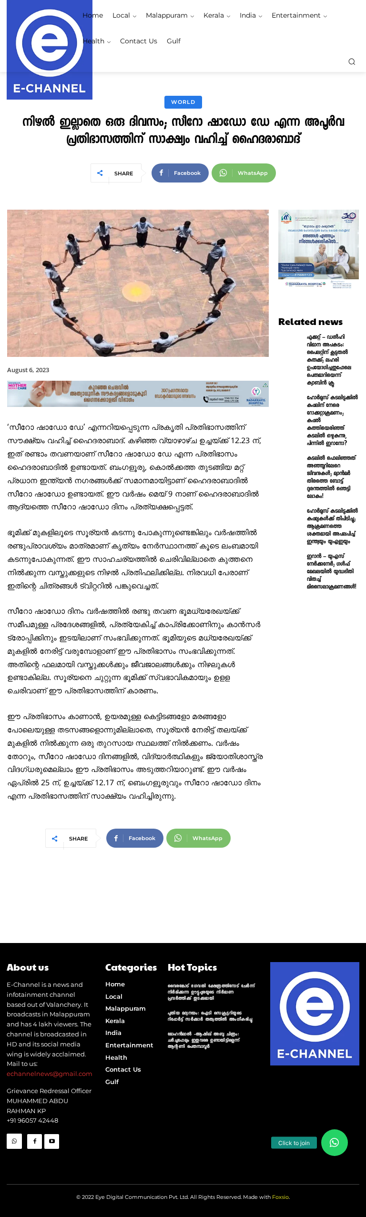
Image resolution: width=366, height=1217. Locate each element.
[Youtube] (51, 1141)
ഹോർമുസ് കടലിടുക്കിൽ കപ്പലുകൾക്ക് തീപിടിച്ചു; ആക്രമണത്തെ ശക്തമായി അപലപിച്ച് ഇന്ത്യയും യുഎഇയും (332, 527)
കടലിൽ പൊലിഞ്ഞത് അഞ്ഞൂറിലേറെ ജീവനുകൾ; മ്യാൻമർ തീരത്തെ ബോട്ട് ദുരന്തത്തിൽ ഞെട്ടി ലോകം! (331, 478)
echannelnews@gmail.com (49, 1073)
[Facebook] (34, 1141)
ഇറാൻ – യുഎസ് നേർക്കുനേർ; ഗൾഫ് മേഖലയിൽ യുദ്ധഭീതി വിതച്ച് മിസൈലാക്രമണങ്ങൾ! (331, 572)
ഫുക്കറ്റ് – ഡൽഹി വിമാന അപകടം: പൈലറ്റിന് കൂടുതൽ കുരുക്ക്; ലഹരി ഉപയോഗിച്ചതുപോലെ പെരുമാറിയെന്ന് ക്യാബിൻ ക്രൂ (329, 360)
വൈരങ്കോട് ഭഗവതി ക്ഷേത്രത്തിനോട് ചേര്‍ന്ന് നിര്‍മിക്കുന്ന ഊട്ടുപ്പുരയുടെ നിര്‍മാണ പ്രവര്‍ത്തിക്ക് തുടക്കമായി (211, 993)
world (183, 102)
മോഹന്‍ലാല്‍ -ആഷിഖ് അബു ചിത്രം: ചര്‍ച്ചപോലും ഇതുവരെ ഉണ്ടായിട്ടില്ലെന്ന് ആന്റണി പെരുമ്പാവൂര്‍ (204, 1041)
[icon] (14, 1157)
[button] (351, 61)
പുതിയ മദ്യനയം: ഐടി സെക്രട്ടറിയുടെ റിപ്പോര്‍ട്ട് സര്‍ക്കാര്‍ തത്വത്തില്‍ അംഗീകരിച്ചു (210, 1017)
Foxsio (280, 1197)
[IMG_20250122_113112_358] (138, 415)
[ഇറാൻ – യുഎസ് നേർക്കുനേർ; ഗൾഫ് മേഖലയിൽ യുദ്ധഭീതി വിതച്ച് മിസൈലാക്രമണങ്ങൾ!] (290, 567)
